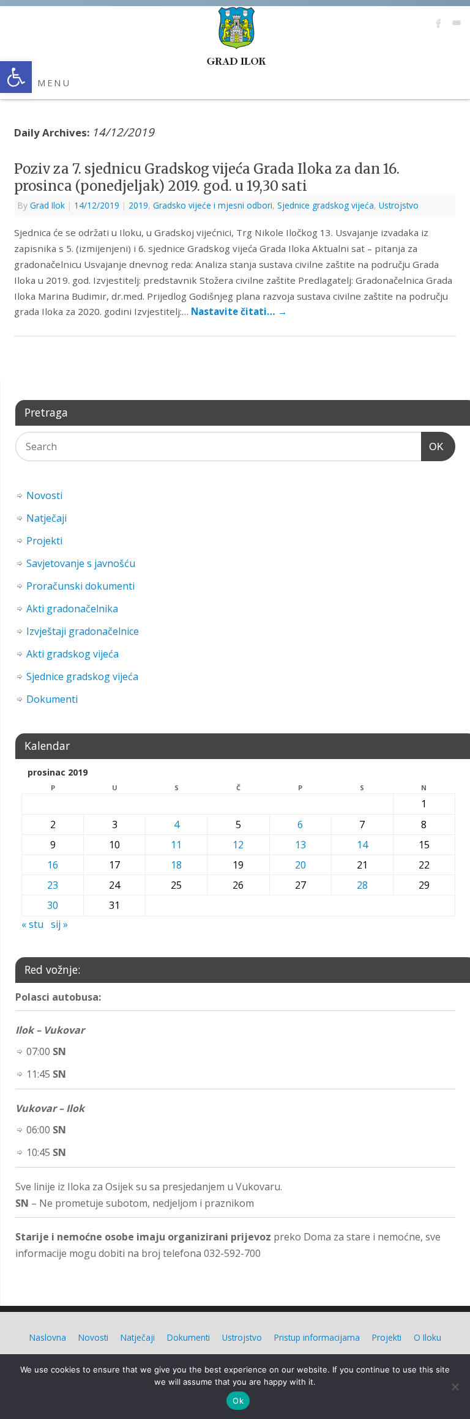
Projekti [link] (44, 540)
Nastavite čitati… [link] (239, 311)
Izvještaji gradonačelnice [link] (82, 631)
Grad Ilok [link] (47, 205)
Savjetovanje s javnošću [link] (80, 563)
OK (432, 446)
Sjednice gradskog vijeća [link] (325, 205)
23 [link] (52, 885)
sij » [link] (59, 924)
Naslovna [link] (47, 1337)
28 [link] (362, 885)
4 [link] (176, 824)
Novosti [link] (44, 495)
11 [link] (176, 844)
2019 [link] (138, 205)
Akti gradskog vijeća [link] (72, 654)
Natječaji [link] (46, 518)
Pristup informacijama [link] (317, 1337)
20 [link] (300, 865)
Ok (238, 1401)
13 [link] (300, 844)
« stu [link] (32, 924)
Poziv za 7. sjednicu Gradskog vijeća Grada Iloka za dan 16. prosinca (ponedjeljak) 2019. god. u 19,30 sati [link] (207, 177)
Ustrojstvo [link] (399, 205)
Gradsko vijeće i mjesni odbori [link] (212, 205)
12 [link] (238, 844)
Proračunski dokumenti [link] (80, 586)
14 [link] (362, 844)
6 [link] (300, 824)
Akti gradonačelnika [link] (72, 608)
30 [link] (52, 905)
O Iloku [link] (427, 1337)
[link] (16, 77)
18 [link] (176, 865)
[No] (455, 1386)
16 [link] (52, 865)
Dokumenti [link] (52, 699)
